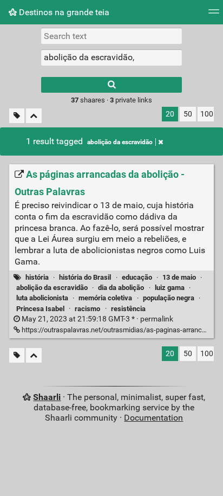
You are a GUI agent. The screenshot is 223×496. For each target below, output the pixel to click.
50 (187, 114)
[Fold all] (34, 115)
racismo (87, 309)
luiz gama (170, 288)
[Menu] (214, 15)
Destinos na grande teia (63, 12)
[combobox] (111, 57)
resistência (128, 309)
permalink (96, 319)
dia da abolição (121, 288)
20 (170, 114)
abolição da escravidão (120, 142)
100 (206, 114)
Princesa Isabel (40, 309)
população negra (168, 298)
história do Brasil (85, 277)
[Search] (111, 85)
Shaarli (47, 397)
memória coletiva (105, 298)
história (37, 277)
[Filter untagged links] (16, 115)
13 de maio (179, 277)
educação (137, 277)
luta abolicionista (42, 298)
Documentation (153, 418)
